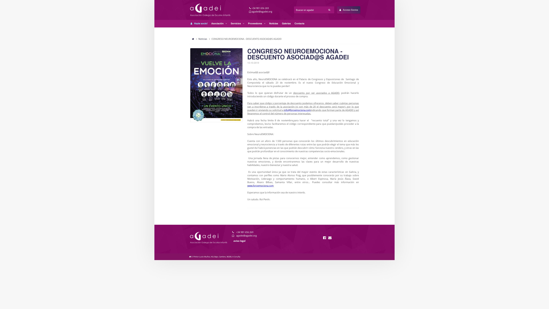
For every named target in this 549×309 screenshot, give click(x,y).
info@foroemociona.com (297, 110)
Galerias (286, 23)
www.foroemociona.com (260, 185)
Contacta (299, 23)
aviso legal (239, 240)
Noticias (273, 23)
